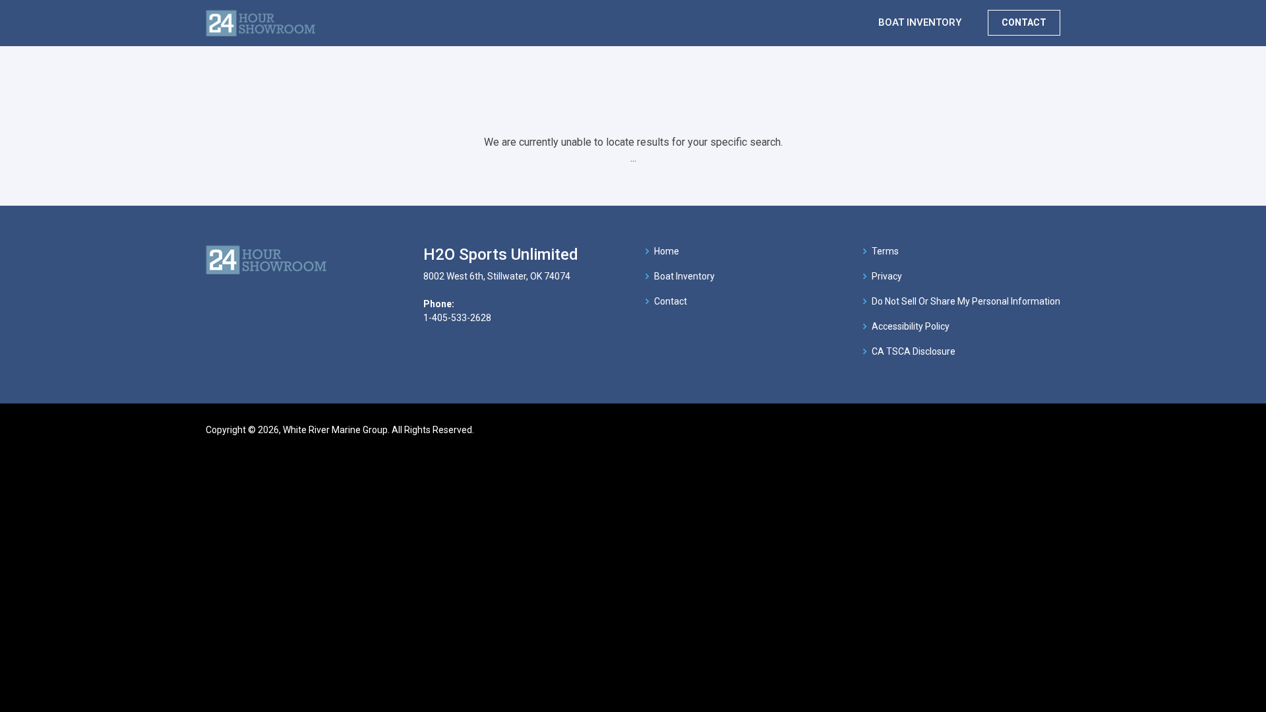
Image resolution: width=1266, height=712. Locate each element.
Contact (670, 301)
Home (666, 251)
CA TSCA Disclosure (913, 351)
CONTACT (1024, 22)
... (633, 158)
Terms (885, 251)
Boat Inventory (684, 276)
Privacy (887, 276)
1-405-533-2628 (457, 317)
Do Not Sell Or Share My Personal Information (966, 301)
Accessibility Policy (911, 326)
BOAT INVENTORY (919, 22)
